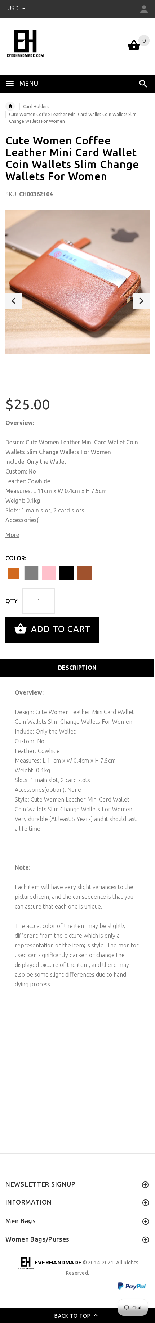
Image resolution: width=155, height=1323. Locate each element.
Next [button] (141, 301)
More (12, 535)
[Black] (66, 573)
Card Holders (36, 106)
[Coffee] (84, 573)
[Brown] (13, 573)
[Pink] (49, 573)
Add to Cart (59, 629)
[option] (77, 282)
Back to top (73, 1316)
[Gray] (31, 573)
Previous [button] (13, 301)
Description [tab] (77, 667)
